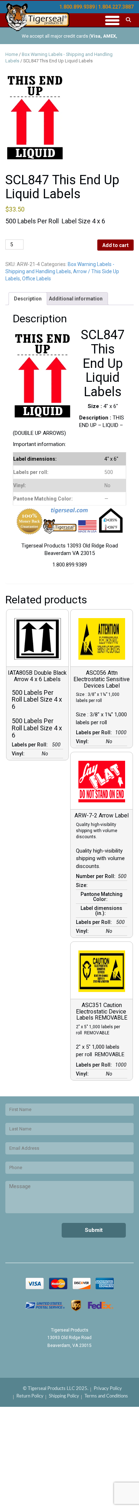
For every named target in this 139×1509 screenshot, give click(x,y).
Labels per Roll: (31, 744)
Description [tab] (28, 299)
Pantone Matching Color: (102, 897)
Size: (83, 885)
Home (11, 54)
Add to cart (115, 245)
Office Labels (36, 278)
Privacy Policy (108, 1388)
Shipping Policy (64, 1396)
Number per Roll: (97, 876)
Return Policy (29, 1396)
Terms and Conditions (106, 1396)
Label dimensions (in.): (101, 911)
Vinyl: (19, 753)
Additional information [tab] (76, 299)
